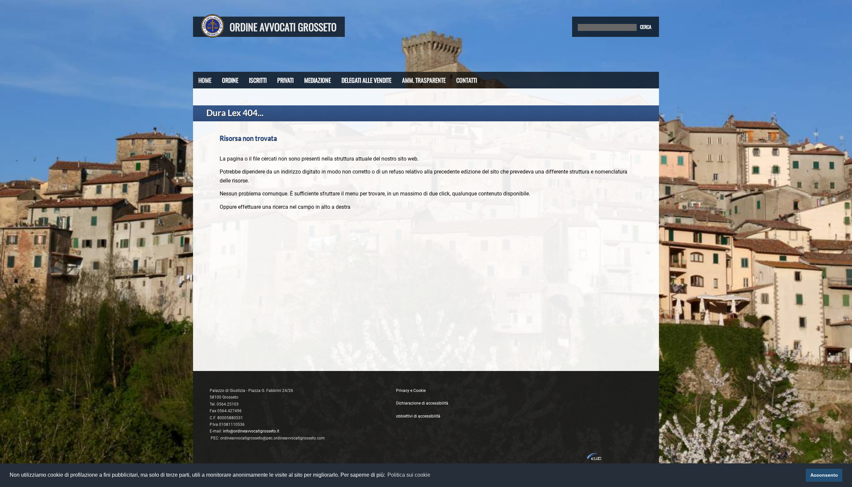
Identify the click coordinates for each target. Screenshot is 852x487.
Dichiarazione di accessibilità (422, 403)
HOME (204, 80)
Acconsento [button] (824, 475)
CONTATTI (466, 80)
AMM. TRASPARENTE (424, 80)
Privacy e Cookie (411, 390)
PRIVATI (285, 80)
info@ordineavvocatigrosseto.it (251, 431)
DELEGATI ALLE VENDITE (366, 80)
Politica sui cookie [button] (408, 475)
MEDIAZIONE (317, 80)
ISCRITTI (258, 80)
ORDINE (230, 80)
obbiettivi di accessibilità (418, 416)
